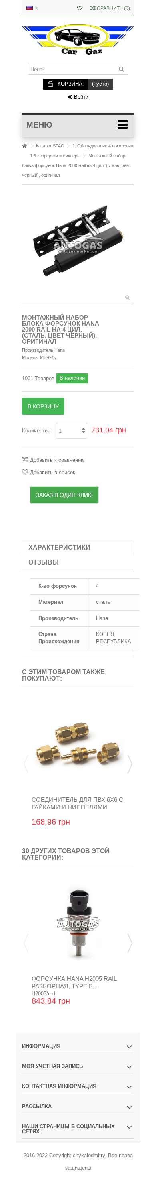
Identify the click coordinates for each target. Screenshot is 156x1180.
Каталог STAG (50, 145)
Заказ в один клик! (64, 495)
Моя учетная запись (52, 1066)
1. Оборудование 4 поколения (102, 145)
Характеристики (59, 547)
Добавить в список (52, 472)
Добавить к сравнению (57, 460)
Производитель (37, 350)
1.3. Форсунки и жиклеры (55, 155)
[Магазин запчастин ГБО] (78, 40)
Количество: (37, 431)
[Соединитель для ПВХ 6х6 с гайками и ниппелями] (78, 744)
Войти (80, 97)
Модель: (30, 357)
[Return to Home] (24, 146)
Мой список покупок (79, 9)
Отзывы (43, 562)
